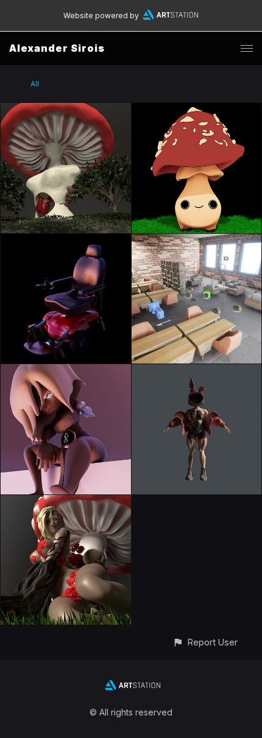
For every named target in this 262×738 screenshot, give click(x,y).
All (34, 83)
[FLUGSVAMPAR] (197, 110)
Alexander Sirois (57, 48)
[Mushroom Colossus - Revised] (66, 110)
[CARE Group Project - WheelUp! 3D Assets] (66, 241)
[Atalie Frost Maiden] (66, 371)
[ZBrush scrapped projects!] (197, 371)
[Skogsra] (66, 502)
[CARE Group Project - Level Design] (197, 241)
